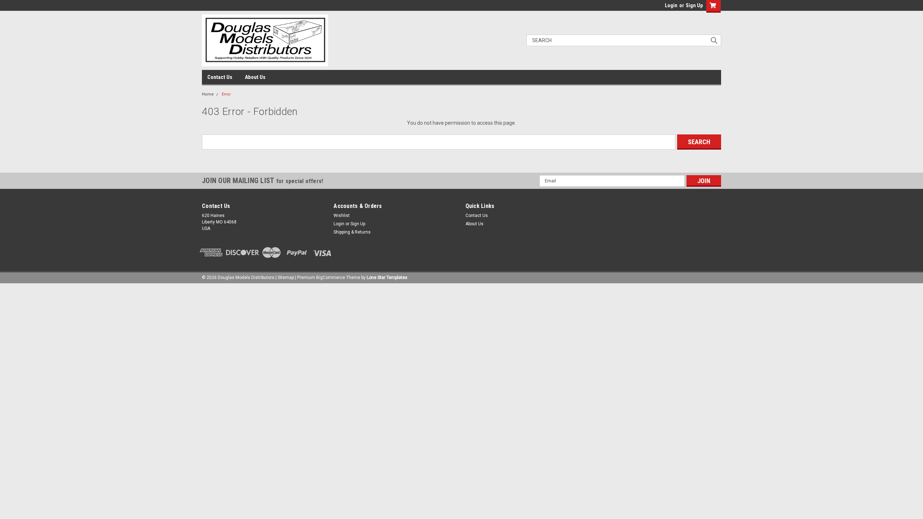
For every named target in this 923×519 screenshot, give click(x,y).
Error (226, 94)
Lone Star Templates (387, 277)
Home (208, 94)
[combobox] (623, 40)
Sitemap (286, 277)
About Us (255, 77)
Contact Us (219, 77)
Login (671, 5)
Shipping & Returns (352, 232)
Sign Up (694, 5)
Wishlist (342, 215)
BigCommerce (330, 277)
